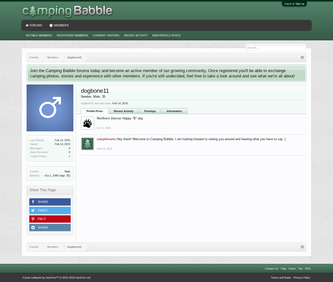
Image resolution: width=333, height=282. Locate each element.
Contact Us (271, 268)
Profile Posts (95, 111)
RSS (307, 268)
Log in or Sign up (294, 3)
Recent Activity (123, 111)
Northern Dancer (109, 118)
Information (174, 111)
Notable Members (39, 35)
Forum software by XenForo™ (57, 277)
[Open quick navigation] (302, 57)
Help (283, 268)
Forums (35, 25)
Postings (150, 111)
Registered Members (72, 35)
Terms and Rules (281, 277)
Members (61, 25)
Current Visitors (106, 35)
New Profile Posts (166, 35)
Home (292, 268)
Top (300, 268)
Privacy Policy (302, 277)
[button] (50, 202)
